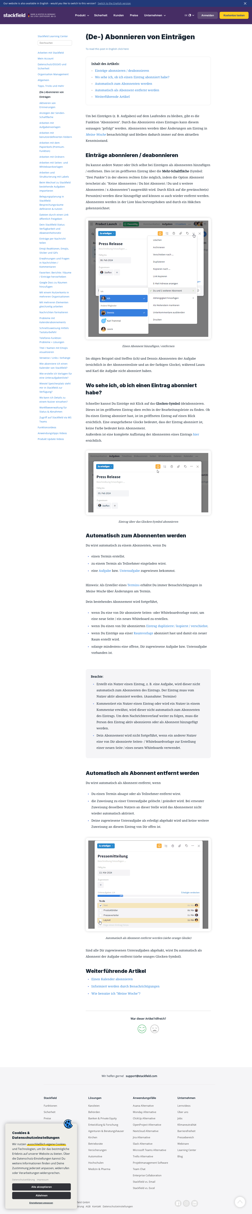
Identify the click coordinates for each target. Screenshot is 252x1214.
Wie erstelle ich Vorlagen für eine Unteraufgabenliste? (55, 375)
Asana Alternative (143, 1105)
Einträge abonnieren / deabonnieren (122, 71)
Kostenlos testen (234, 15)
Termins (133, 585)
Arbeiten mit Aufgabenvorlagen (50, 125)
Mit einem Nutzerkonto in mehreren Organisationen (54, 294)
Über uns (182, 1112)
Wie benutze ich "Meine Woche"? (115, 993)
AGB (88, 1206)
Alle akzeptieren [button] (41, 1186)
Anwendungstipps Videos (52, 433)
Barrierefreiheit (186, 1131)
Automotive (95, 1156)
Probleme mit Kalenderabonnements (52, 320)
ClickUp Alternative (144, 1118)
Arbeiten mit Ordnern (51, 156)
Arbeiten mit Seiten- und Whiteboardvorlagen (53, 164)
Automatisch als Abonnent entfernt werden (127, 90)
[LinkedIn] (194, 1203)
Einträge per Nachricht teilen (52, 240)
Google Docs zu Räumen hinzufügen (53, 284)
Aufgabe (105, 571)
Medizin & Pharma (99, 1169)
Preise (134, 15)
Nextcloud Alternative (145, 1131)
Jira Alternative (141, 1137)
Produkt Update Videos (51, 439)
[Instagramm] (186, 1203)
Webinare (183, 1143)
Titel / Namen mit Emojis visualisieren (53, 350)
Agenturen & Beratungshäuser (106, 1131)
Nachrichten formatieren (53, 312)
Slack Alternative (142, 1143)
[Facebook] (178, 1203)
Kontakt (96, 1206)
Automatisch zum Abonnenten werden (123, 84)
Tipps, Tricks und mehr (51, 86)
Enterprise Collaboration (147, 1175)
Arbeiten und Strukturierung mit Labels (54, 174)
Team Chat (139, 1169)
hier (196, 434)
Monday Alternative (144, 1112)
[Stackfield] (16, 15)
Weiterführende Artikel (112, 97)
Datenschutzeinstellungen (118, 1206)
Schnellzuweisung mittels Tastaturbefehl (54, 330)
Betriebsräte (95, 1143)
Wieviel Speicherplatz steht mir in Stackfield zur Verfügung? (55, 387)
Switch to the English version (114, 3)
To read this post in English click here (107, 49)
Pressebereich (185, 1137)
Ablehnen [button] (41, 1195)
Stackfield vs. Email (144, 1181)
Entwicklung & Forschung (103, 1124)
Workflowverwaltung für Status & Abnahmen (53, 409)
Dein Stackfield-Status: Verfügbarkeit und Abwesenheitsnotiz (52, 228)
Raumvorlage (143, 633)
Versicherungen (97, 1150)
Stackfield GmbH (80, 1202)
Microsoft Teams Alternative (149, 1150)
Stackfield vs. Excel (144, 1188)
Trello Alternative (143, 1156)
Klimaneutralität (186, 1124)
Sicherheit (100, 15)
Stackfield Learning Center (53, 36)
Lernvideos (183, 1105)
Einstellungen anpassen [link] (41, 1202)
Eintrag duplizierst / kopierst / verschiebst (176, 626)
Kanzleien (94, 1105)
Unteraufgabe (130, 571)
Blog (180, 1156)
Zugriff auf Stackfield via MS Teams (55, 419)
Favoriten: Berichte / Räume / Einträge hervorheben (55, 274)
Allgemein (43, 80)
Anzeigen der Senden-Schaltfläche (52, 115)
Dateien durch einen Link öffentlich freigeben (53, 216)
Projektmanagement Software (150, 1162)
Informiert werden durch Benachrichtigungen (125, 986)
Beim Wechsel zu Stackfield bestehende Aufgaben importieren (55, 186)
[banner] (41, 1166)
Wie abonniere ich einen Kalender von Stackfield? (53, 365)
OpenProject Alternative (147, 1124)
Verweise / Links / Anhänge (54, 357)
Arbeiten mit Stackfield (51, 52)
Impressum (43, 1179)
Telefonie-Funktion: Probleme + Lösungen (51, 340)
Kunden (118, 15)
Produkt (80, 15)
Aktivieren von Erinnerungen (47, 105)
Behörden (94, 1112)
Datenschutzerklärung (23, 1179)
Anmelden (207, 15)
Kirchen (92, 1137)
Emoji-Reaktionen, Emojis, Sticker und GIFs (54, 250)
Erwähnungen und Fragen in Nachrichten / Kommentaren (54, 262)
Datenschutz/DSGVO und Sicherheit (52, 66)
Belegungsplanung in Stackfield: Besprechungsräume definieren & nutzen (51, 202)
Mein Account (45, 58)
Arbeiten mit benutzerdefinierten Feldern (55, 135)
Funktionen (50, 1105)
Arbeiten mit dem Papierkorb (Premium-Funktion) (52, 147)
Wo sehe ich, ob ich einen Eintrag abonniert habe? (132, 77)
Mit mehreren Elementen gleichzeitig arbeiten (53, 304)
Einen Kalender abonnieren (112, 979)
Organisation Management (53, 74)
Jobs (179, 1118)
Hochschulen (96, 1162)
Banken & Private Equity (102, 1118)
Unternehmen (153, 15)
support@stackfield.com (141, 1076)
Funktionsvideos (47, 427)
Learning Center (186, 1150)
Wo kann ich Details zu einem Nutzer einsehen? (53, 399)
